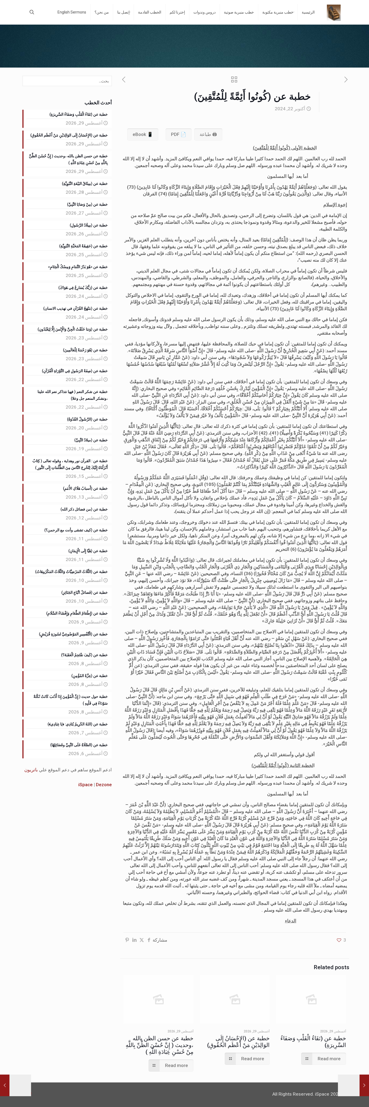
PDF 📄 (178, 134)
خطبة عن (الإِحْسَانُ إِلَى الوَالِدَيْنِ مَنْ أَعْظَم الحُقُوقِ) (238, 1041)
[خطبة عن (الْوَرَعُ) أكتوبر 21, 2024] (364, 1085)
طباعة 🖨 (208, 134)
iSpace (85, 784)
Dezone (104, 784)
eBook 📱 (143, 134)
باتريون (31, 769)
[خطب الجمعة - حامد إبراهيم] (334, 12)
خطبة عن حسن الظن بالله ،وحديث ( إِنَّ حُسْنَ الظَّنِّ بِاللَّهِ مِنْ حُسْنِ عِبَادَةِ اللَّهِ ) (159, 1045)
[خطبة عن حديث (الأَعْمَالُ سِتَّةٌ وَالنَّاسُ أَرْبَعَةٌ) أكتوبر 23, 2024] (4, 1085)
